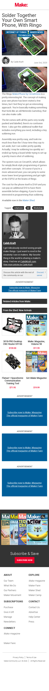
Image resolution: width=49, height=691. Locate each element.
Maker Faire (34, 585)
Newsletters (10, 621)
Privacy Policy (18, 657)
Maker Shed (28, 200)
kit (28, 208)
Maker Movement (12, 595)
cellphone (18, 208)
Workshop (38, 208)
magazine (37, 580)
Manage (8, 616)
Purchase (8, 607)
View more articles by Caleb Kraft (18, 264)
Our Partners (10, 590)
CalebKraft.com (28, 261)
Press (31, 621)
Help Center (34, 616)
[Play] (24, 79)
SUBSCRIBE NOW (24, 560)
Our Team (8, 580)
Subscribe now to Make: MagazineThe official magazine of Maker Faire (24, 289)
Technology (24, 35)
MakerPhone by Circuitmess (26, 93)
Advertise (33, 612)
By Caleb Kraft (17, 61)
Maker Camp (35, 595)
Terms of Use (31, 657)
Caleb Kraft (9, 243)
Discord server (40, 274)
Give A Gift (9, 612)
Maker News (36, 32)
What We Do (10, 585)
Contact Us (34, 607)
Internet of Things (17, 32)
